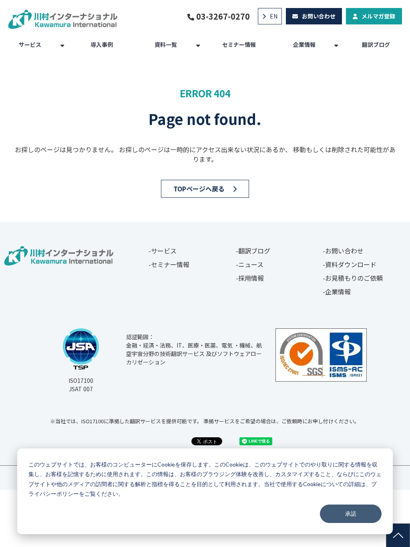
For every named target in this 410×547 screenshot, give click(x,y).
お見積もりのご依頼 (354, 278)
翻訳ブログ (376, 44)
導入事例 (101, 44)
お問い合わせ (319, 16)
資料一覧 (166, 44)
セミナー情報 (239, 44)
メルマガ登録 (378, 16)
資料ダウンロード (350, 264)
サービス (30, 44)
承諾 (350, 513)
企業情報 (304, 44)
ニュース (250, 264)
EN (273, 16)
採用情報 (251, 278)
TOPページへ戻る (199, 188)
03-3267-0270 (223, 16)
